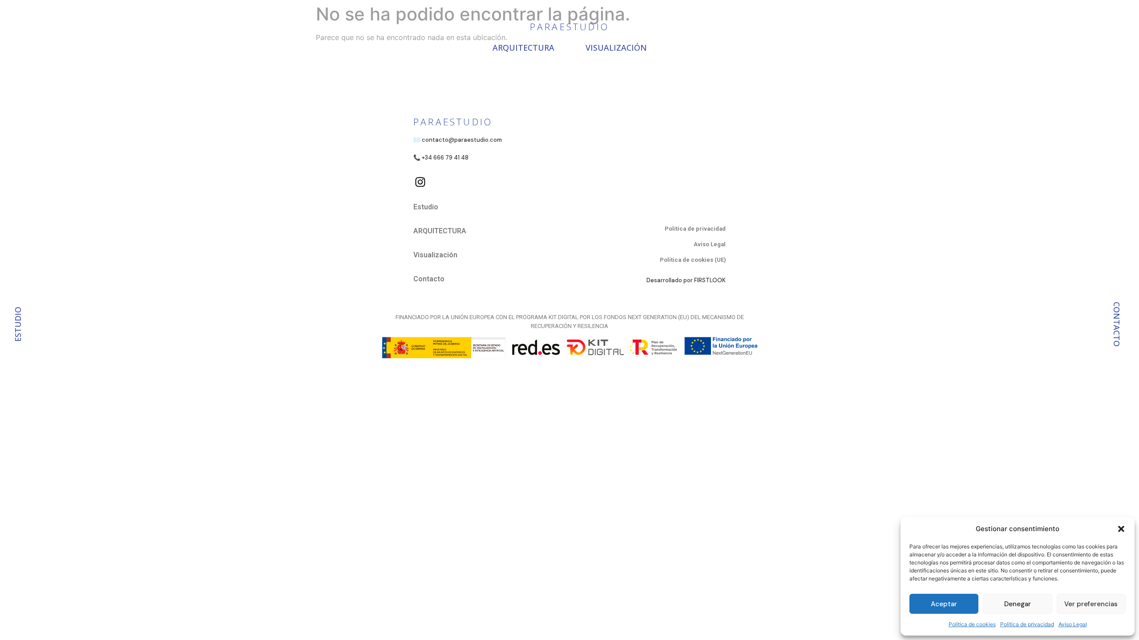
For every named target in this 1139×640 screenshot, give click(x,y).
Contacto (428, 279)
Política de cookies (972, 624)
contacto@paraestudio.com (462, 140)
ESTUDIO (17, 324)
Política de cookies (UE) (693, 259)
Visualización (616, 47)
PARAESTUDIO (569, 26)
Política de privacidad (1027, 624)
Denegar (1017, 604)
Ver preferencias (1091, 604)
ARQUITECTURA (523, 47)
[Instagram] (420, 182)
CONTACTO (1116, 324)
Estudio (425, 207)
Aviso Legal (1072, 624)
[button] (1121, 528)
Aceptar (944, 604)
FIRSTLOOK (710, 280)
